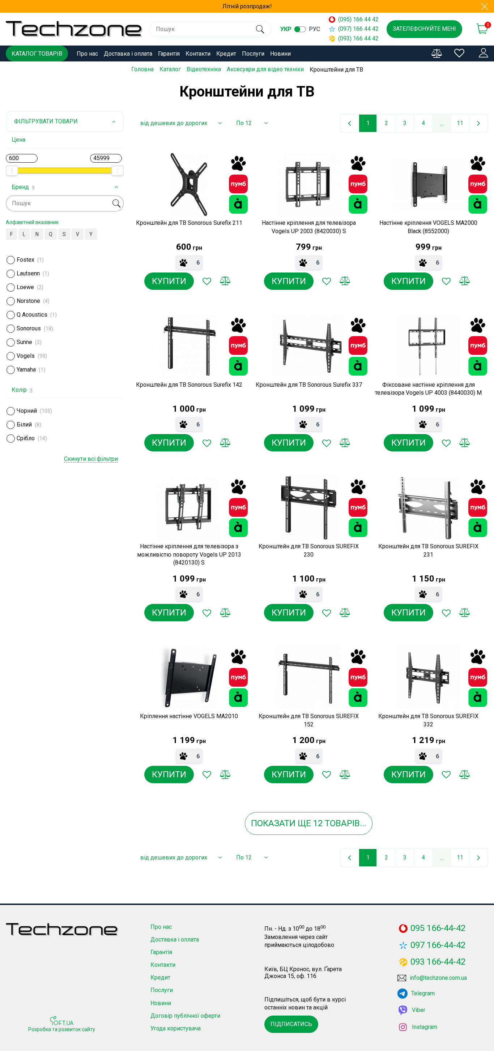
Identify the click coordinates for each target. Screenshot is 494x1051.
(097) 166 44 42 (355, 28)
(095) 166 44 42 (355, 19)
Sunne (24, 342)
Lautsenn (28, 273)
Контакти (198, 53)
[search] (260, 29)
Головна (142, 69)
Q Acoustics (32, 314)
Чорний (27, 410)
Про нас (87, 53)
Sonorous (29, 328)
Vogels (26, 355)
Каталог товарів (37, 53)
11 (460, 123)
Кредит (226, 53)
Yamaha (26, 369)
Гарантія (169, 53)
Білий (24, 424)
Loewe (25, 287)
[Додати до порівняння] (225, 281)
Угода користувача (175, 1028)
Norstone (28, 300)
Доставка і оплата (128, 53)
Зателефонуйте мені (424, 28)
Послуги (253, 53)
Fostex (25, 259)
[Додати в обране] (207, 281)
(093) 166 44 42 (355, 38)
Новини (280, 53)
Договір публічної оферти (185, 1015)
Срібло (26, 438)
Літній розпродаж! (247, 6)
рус (314, 29)
